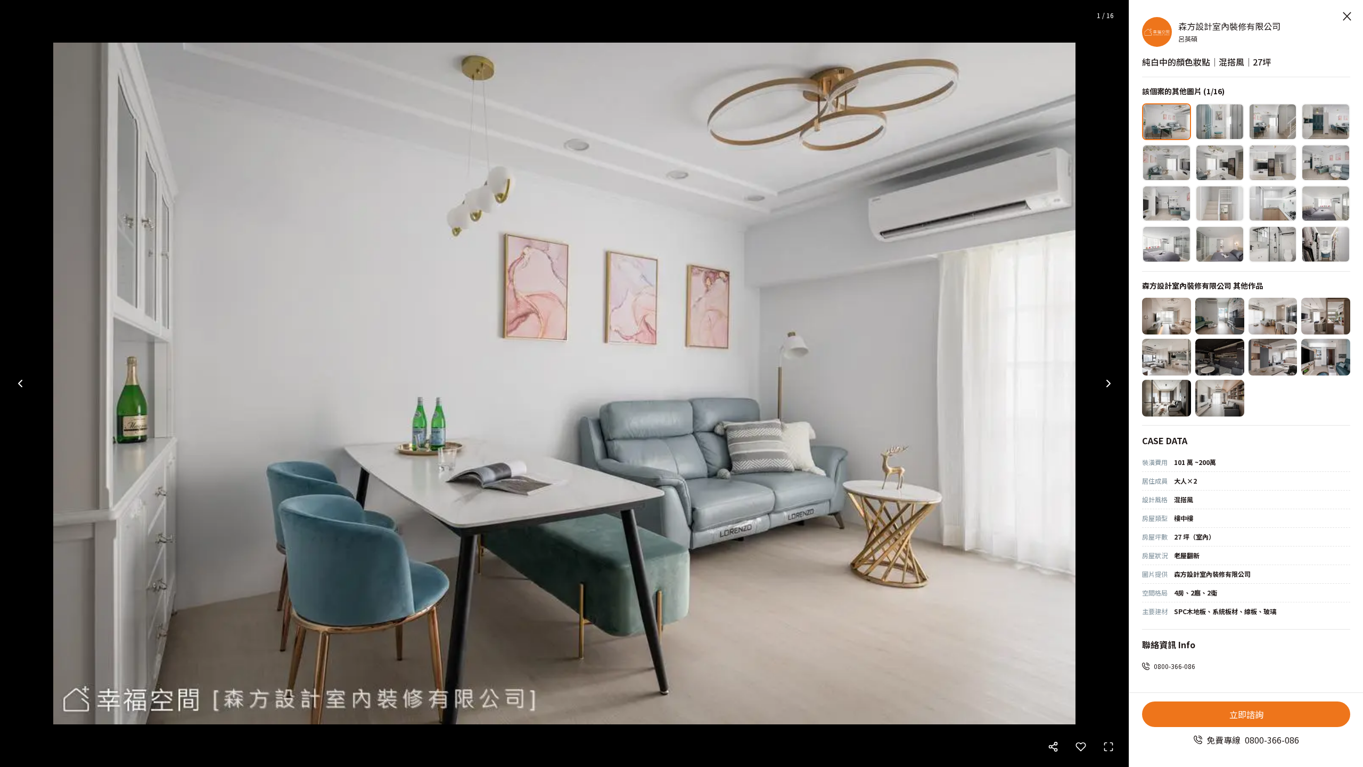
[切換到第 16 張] (1325, 244)
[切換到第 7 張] (1273, 162)
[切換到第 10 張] (1219, 203)
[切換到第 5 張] (1166, 162)
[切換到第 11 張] (1273, 203)
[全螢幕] (1108, 746)
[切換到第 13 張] (1166, 244)
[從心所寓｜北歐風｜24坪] (1166, 316)
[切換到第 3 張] (1273, 121)
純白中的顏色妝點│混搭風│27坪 (1206, 61)
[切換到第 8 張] (1325, 162)
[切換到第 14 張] (1219, 244)
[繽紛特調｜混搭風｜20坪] (1219, 316)
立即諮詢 (1246, 714)
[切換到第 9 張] (1166, 203)
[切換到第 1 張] (1166, 121)
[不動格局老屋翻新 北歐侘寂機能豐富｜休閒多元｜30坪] (1325, 316)
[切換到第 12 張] (1325, 203)
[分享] (1053, 746)
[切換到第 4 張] (1325, 121)
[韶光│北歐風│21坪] (1273, 316)
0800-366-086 (1174, 666)
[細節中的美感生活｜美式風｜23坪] (1166, 357)
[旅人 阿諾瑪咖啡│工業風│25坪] (1219, 357)
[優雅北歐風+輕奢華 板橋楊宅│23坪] (1273, 357)
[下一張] (1108, 383)
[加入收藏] (1081, 746)
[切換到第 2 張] (1219, 121)
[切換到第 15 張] (1273, 244)
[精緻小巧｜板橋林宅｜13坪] (1325, 357)
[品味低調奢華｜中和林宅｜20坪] (1166, 398)
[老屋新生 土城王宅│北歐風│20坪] (1219, 398)
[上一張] (20, 383)
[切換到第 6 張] (1219, 162)
